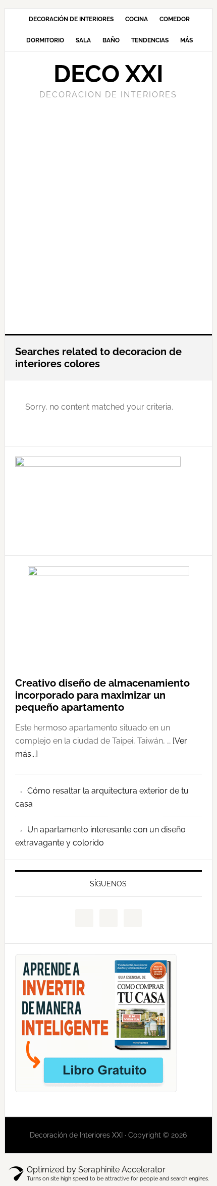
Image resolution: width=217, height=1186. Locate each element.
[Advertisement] (108, 215)
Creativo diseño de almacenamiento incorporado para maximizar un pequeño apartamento (102, 695)
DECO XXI (108, 74)
